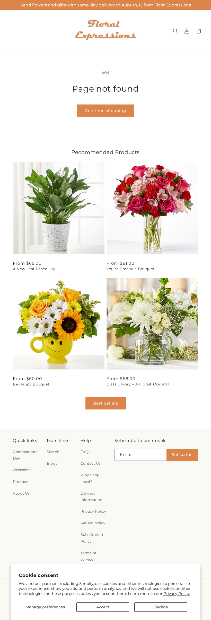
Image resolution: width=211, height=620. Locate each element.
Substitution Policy (92, 537)
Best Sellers (105, 403)
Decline (161, 607)
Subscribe (182, 454)
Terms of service (88, 556)
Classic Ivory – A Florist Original (138, 384)
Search (53, 451)
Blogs (52, 463)
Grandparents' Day (25, 455)
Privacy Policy (176, 593)
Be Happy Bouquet (31, 384)
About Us (21, 493)
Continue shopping (105, 110)
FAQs (85, 451)
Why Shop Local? (90, 478)
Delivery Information (91, 496)
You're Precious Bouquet (131, 269)
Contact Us (91, 463)
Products (21, 481)
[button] (10, 31)
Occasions (22, 470)
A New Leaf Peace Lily (34, 269)
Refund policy (93, 523)
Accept (103, 607)
